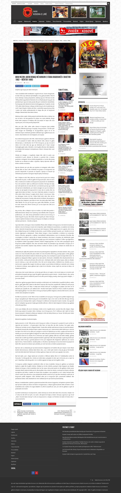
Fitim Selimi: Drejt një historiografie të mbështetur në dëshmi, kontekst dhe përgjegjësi (65, 168)
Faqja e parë (14, 21)
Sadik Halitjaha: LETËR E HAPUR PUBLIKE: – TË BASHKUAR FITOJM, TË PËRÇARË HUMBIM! (65, 104)
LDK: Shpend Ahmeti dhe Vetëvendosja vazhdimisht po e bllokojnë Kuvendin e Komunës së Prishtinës (63, 412)
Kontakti (30, 3)
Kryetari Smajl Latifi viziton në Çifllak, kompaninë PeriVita (77, 434)
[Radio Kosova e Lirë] (60, 12)
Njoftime (105, 21)
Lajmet (20, 21)
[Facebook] (33, 472)
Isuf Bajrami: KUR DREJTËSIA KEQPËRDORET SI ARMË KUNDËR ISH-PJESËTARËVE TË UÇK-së (65, 148)
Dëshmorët (27, 21)
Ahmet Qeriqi (89, 21)
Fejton (81, 21)
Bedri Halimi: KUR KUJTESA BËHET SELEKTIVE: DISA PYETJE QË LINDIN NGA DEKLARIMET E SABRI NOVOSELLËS (65, 189)
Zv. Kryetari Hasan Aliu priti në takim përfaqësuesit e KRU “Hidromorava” (81, 446)
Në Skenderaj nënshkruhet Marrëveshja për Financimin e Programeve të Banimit (83, 431)
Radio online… (49, 3)
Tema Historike (57, 21)
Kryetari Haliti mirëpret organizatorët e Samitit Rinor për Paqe (79, 454)
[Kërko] (108, 3)
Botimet (75, 21)
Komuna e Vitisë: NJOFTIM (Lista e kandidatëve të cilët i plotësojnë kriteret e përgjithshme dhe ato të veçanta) (92, 285)
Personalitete (67, 21)
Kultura (48, 21)
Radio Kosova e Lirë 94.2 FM (102, 480)
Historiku (36, 3)
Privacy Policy (69, 3)
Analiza (34, 21)
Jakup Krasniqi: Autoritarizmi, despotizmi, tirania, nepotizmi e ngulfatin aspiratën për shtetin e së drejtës (26, 412)
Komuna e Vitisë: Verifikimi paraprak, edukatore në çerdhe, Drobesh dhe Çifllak (97, 245)
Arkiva (42, 3)
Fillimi (16, 40)
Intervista (41, 21)
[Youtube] (36, 472)
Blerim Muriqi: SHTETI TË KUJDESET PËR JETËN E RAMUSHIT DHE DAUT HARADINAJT (65, 210)
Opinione (98, 21)
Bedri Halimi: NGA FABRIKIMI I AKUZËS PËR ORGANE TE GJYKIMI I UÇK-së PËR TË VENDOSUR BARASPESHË (66, 126)
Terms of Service (59, 3)
